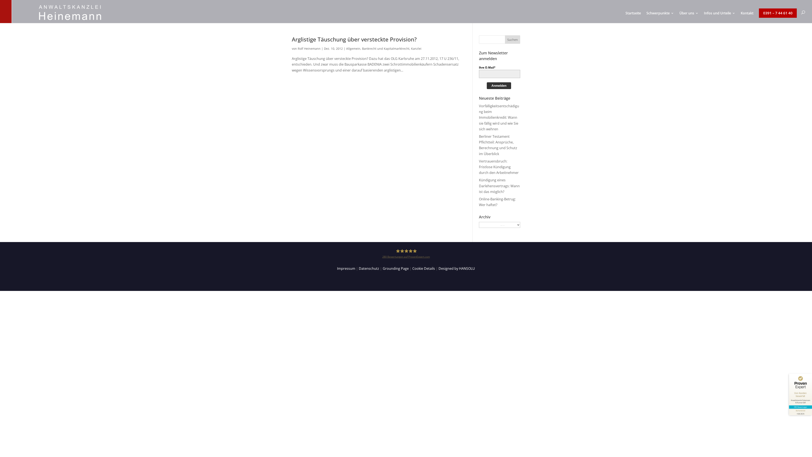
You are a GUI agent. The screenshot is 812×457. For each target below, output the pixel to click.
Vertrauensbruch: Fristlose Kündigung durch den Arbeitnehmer (499, 167)
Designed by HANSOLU (457, 268)
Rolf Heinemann (309, 49)
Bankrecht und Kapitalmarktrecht (385, 49)
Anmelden (498, 85)
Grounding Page (396, 268)
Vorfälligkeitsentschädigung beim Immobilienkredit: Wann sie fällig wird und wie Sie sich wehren (499, 117)
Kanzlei (416, 49)
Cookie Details (423, 268)
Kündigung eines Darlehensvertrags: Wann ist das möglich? (499, 186)
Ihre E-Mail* (487, 67)
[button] (512, 39)
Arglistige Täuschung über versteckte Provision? (354, 39)
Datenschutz (369, 268)
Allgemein (353, 49)
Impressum (346, 268)
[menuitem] (633, 17)
